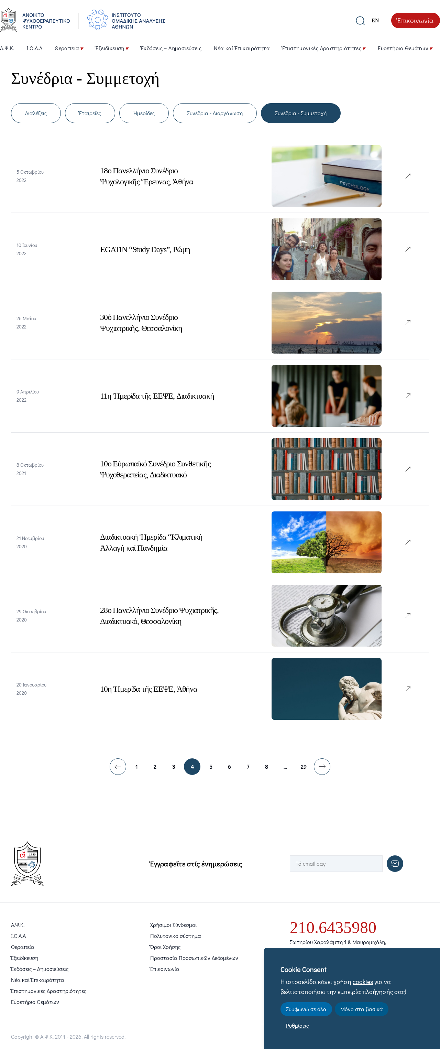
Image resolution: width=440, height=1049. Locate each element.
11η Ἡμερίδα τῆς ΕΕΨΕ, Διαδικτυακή (157, 395)
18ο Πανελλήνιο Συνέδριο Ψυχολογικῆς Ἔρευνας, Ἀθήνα (146, 176)
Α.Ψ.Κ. (7, 48)
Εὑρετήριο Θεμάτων (403, 48)
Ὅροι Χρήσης (165, 946)
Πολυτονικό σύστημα (175, 935)
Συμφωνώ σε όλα (306, 1009)
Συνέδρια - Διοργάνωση (215, 113)
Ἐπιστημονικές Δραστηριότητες (321, 48)
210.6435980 (333, 927)
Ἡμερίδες (144, 113)
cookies (363, 981)
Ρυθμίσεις (297, 1025)
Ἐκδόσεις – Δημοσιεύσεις (171, 48)
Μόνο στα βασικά (361, 1009)
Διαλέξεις (36, 113)
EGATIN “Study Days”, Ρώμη (145, 249)
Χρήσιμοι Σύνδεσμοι (173, 924)
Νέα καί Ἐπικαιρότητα (242, 48)
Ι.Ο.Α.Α (34, 48)
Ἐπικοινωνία (415, 20)
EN (375, 20)
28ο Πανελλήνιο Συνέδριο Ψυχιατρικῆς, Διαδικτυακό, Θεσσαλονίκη (159, 616)
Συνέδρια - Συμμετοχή (301, 113)
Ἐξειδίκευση (110, 48)
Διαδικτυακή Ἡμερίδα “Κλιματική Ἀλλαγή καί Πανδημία (151, 542)
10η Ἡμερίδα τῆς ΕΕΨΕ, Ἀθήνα (148, 688)
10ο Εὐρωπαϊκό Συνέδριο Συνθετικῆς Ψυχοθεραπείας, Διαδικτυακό (155, 469)
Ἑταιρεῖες (90, 113)
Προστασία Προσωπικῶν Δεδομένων (194, 957)
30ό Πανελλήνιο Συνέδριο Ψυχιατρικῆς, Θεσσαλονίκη (141, 323)
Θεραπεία (67, 48)
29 (304, 766)
